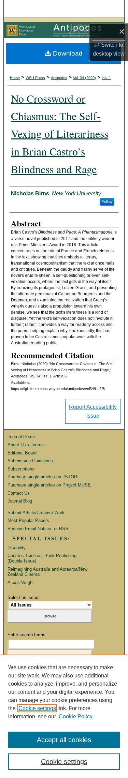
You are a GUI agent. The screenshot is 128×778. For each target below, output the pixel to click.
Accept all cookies (64, 740)
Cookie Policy (76, 716)
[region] (64, 716)
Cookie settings (37, 708)
